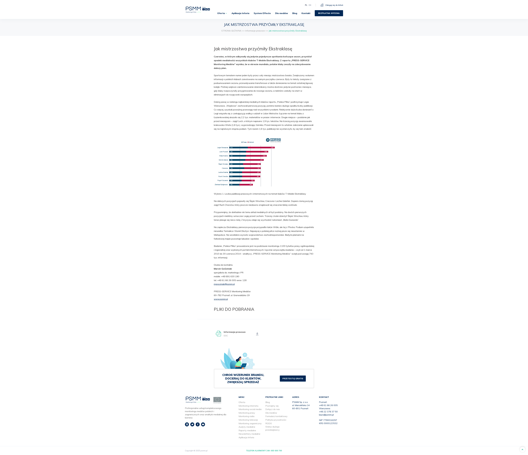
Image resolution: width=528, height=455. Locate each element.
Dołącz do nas (272, 409)
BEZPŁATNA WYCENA (329, 13)
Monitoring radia (246, 416)
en (310, 5)
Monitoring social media (250, 409)
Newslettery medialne (249, 433)
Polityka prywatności (275, 419)
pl (306, 5)
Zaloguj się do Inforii (334, 5)
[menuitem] (222, 13)
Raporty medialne (247, 430)
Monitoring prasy (247, 412)
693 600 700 (276, 450)
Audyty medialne (247, 426)
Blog (294, 13)
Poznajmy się (272, 405)
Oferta (221, 13)
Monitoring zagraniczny (250, 423)
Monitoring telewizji (248, 419)
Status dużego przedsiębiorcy (272, 428)
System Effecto (262, 13)
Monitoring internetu (248, 405)
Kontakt (306, 13)
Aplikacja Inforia (240, 13)
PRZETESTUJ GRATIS (292, 378)
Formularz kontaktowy (276, 416)
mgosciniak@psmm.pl (224, 284)
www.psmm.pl (221, 299)
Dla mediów (281, 13)
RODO (268, 423)
